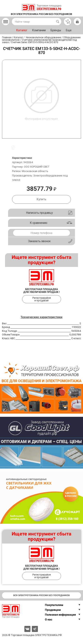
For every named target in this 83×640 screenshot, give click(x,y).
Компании (39, 30)
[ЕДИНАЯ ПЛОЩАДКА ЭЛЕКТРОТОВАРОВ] (41, 7)
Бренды (56, 30)
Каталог (21, 30)
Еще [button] (69, 30)
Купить (41, 199)
